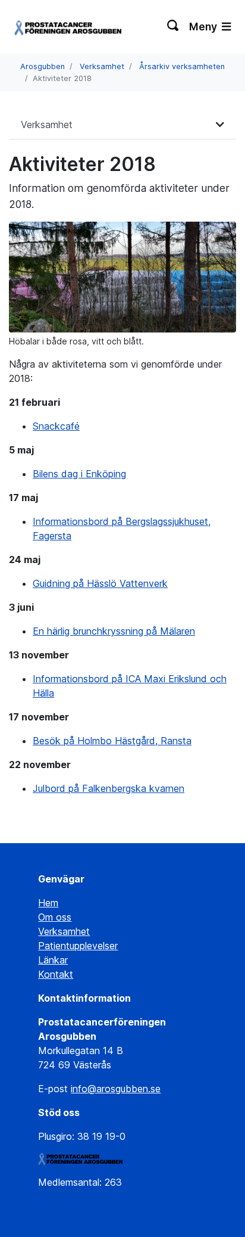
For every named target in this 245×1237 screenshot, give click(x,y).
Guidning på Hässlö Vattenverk (100, 583)
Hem (48, 903)
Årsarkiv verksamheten (182, 66)
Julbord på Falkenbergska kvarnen (108, 788)
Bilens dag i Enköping (79, 474)
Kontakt (55, 974)
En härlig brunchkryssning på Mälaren (114, 631)
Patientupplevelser (78, 946)
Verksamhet (102, 66)
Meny (204, 26)
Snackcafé (56, 426)
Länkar (53, 960)
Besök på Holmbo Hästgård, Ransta (112, 741)
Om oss (54, 917)
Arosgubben (42, 66)
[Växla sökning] (173, 26)
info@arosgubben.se (116, 1089)
